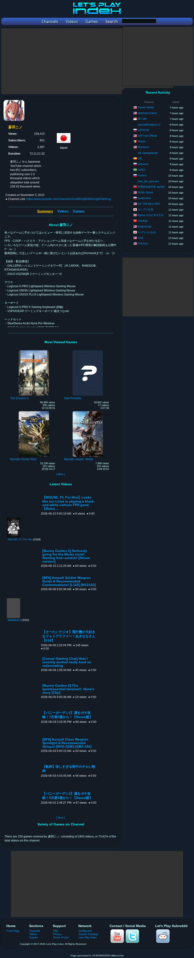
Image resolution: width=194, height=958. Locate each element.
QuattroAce (144, 198)
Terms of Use (61, 937)
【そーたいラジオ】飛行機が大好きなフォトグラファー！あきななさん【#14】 (68, 636)
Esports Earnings (88, 934)
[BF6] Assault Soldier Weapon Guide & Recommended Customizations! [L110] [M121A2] (69, 581)
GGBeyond (85, 930)
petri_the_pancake (148, 181)
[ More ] (60, 474)
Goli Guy (143, 243)
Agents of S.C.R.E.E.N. (150, 215)
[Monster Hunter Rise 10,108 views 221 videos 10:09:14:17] (34, 412)
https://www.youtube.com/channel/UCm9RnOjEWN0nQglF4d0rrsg (68, 199)
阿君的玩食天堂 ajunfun (151, 186)
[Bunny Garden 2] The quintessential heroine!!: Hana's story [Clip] (68, 689)
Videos (63, 211)
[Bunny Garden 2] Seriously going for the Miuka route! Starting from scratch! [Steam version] (66, 556)
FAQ (55, 930)
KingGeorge (144, 226)
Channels (34, 930)
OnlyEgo (143, 220)
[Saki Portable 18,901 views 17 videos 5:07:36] (88, 351)
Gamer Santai (146, 107)
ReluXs (142, 141)
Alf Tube (142, 118)
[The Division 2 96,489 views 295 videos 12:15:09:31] (34, 351)
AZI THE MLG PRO (148, 203)
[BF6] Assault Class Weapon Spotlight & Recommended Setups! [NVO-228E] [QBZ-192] (67, 743)
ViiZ (140, 158)
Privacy (57, 934)
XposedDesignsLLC (149, 124)
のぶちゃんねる (147, 232)
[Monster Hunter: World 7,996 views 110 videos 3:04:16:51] (88, 412)
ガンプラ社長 (145, 209)
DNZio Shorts (145, 192)
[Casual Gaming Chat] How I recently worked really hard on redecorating (66, 662)
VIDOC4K (143, 130)
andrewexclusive (147, 113)
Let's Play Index (88, 937)
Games (78, 211)
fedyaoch (143, 164)
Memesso (143, 147)
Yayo (140, 237)
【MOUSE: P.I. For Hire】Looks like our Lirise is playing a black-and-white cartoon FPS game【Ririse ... (68, 503)
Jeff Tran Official (147, 135)
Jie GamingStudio (148, 153)
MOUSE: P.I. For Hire (20, 539)
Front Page (13, 930)
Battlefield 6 (14, 620)
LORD (141, 169)
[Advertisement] (87, 61)
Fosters (142, 175)
